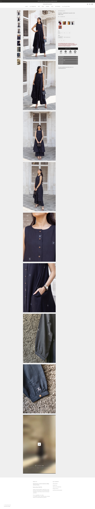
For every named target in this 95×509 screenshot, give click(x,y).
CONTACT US (55, 485)
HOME (26, 6)
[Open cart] (92, 4)
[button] (68, 57)
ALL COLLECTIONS (66, 6)
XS (59, 32)
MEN (39, 6)
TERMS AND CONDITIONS (57, 486)
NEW (43, 6)
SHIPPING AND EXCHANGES (57, 490)
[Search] (89, 4)
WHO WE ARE (55, 483)
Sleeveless (60, 37)
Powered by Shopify (7, 506)
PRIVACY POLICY (55, 488)
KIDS (52, 6)
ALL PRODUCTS (33, 6)
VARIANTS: (60, 20)
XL (69, 32)
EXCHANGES (57, 6)
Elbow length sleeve (67, 37)
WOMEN (47, 6)
